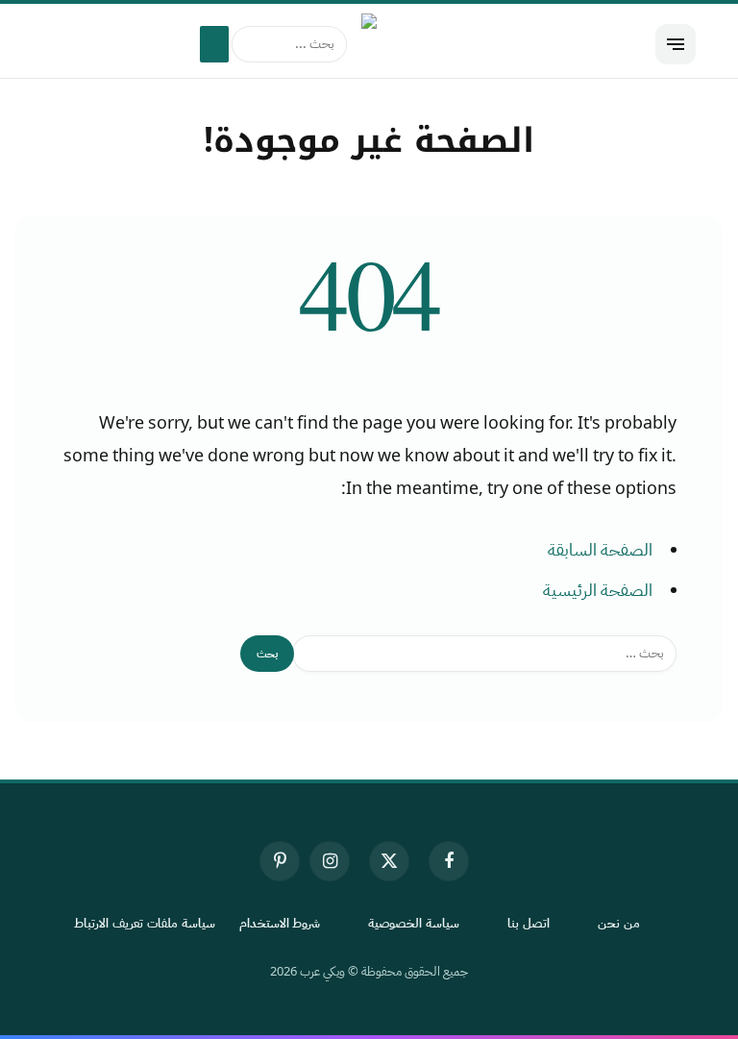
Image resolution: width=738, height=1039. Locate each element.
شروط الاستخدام (280, 923)
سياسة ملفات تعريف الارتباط (144, 923)
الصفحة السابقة (600, 549)
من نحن (619, 923)
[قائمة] (675, 44)
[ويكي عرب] (369, 44)
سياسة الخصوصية (413, 923)
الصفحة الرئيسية (597, 590)
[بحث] (214, 44)
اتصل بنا (528, 923)
